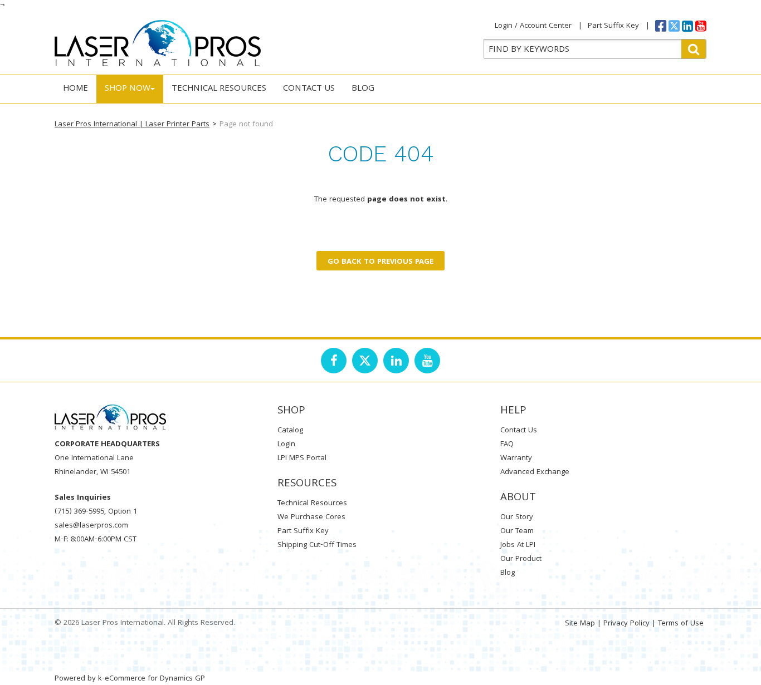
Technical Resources (219, 89)
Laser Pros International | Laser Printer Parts (132, 125)
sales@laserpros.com (91, 526)
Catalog (290, 431)
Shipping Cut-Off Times (317, 545)
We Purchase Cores (311, 517)
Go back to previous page (380, 262)
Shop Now (127, 89)
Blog (363, 89)
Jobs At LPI (517, 545)
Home (75, 89)
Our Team (517, 531)
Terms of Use (681, 624)
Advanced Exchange (534, 472)
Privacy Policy (626, 624)
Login (286, 444)
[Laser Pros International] (158, 43)
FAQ (507, 444)
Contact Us (309, 89)
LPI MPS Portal (301, 458)
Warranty (516, 458)
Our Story (516, 517)
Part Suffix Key (613, 26)
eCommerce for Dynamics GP (155, 679)
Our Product (521, 559)
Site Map (580, 624)
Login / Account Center (533, 26)
